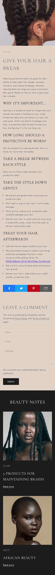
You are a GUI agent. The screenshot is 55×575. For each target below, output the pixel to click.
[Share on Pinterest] (34, 288)
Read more (8, 486)
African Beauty (19, 558)
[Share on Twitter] (21, 288)
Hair (7, 51)
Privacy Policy (20, 318)
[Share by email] (46, 288)
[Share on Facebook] (9, 288)
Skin (6, 550)
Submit (11, 381)
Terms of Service (41, 318)
